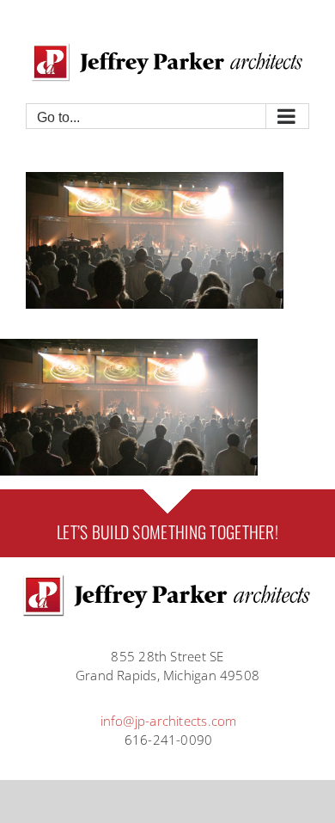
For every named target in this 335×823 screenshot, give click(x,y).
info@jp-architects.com (168, 720)
